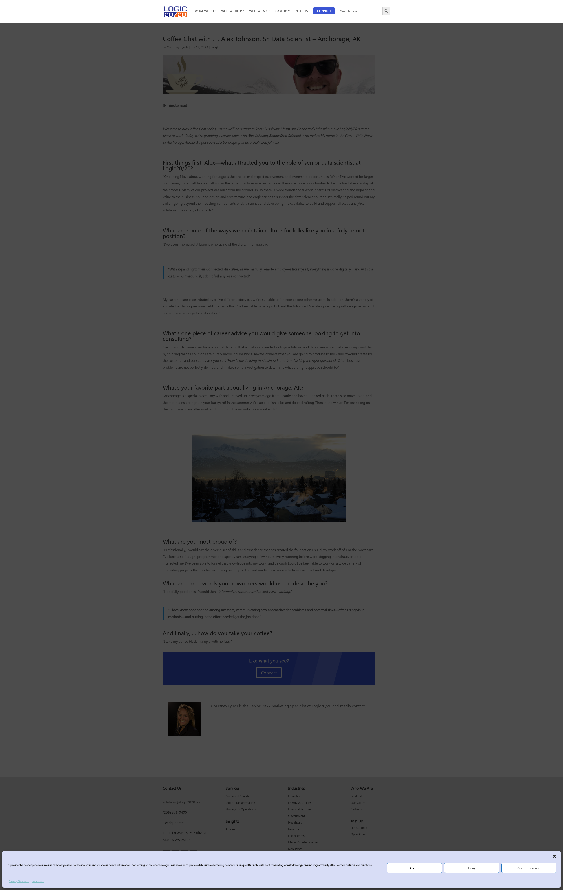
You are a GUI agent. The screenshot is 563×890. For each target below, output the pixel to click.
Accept (414, 868)
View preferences (529, 868)
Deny (471, 868)
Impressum (38, 881)
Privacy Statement (19, 881)
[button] (554, 856)
